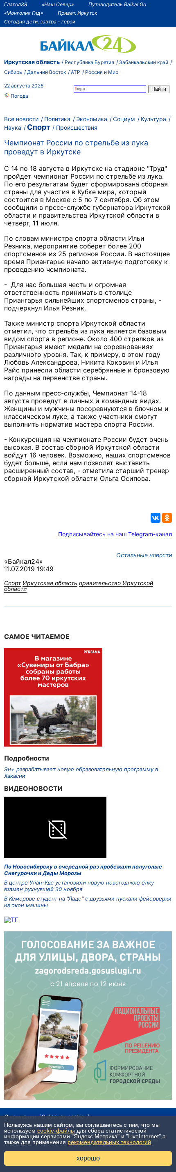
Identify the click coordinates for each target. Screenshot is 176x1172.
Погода (18, 96)
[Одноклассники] (167, 518)
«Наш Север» (58, 4)
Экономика (91, 118)
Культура (153, 118)
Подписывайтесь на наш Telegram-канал (115, 534)
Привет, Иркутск (77, 13)
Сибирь (13, 72)
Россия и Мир (101, 72)
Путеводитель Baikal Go (117, 4)
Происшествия (76, 127)
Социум (124, 118)
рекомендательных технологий (109, 1142)
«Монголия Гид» (23, 13)
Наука (12, 127)
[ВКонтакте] (155, 518)
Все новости (21, 118)
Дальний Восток (46, 72)
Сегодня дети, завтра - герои (39, 21)
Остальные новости (144, 555)
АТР (75, 72)
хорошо (88, 1158)
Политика (57, 118)
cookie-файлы (56, 1130)
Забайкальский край (143, 62)
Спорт (38, 127)
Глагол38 (15, 4)
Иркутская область (32, 61)
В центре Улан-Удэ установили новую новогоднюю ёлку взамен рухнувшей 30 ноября (79, 885)
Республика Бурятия (89, 62)
